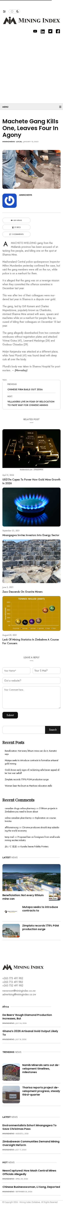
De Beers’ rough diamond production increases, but (27, 1016)
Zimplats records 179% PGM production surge (26, 779)
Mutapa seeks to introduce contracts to (40, 908)
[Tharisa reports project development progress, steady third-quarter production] (11, 1094)
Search (53, 730)
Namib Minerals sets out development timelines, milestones (41, 1068)
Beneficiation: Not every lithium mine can (23, 897)
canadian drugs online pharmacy (20, 808)
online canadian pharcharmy (18, 818)
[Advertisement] (31, 67)
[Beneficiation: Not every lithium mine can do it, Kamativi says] (31, 882)
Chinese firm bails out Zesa (25, 389)
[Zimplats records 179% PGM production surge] (11, 930)
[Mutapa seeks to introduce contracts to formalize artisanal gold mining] (11, 912)
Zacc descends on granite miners (22, 592)
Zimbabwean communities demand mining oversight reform (30, 1143)
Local (19, 141)
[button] (6, 11)
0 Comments (17, 234)
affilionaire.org (11, 827)
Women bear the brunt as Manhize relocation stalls (28, 785)
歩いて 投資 (11, 846)
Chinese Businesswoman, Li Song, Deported (31, 1187)
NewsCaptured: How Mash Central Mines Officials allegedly (29, 1172)
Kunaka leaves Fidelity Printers (34, 846)
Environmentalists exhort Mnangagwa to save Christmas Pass (29, 1127)
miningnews (8, 141)
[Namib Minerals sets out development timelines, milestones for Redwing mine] (11, 1072)
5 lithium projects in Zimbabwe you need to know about (31, 810)
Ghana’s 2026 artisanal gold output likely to (30, 1033)
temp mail (9, 837)
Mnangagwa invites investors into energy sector (30, 535)
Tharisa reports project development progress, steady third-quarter (41, 1091)
